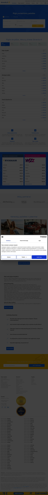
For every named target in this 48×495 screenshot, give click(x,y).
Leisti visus (39, 257)
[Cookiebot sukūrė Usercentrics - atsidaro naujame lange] (41, 237)
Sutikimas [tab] (8, 240)
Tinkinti (23, 257)
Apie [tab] (40, 240)
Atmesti (8, 257)
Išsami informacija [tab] (24, 240)
